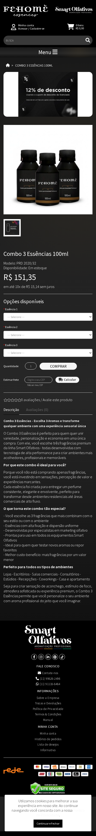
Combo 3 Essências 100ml (34, 65)
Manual (48, 720)
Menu (45, 52)
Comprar (58, 366)
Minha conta (48, 733)
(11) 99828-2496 (49, 679)
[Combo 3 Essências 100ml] (48, 169)
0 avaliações (30, 399)
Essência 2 (11, 327)
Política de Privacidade (48, 709)
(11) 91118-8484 (49, 684)
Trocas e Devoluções (48, 703)
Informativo (48, 750)
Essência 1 (11, 309)
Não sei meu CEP (35, 385)
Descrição (11, 409)
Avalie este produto (57, 399)
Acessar (22, 28)
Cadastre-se (37, 28)
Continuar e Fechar (48, 823)
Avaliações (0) (37, 409)
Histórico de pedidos (48, 739)
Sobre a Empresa (48, 698)
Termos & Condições (48, 714)
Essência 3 (11, 345)
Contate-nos (49, 673)
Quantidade (10, 366)
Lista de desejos (48, 744)
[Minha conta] (13, 26)
